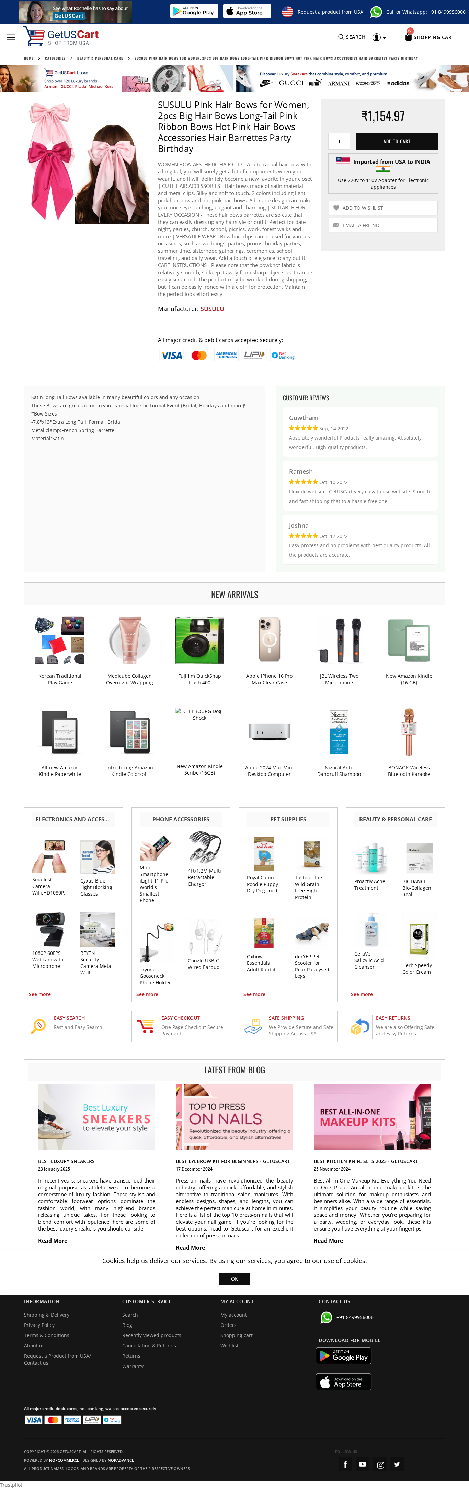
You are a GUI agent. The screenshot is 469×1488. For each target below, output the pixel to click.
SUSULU (212, 308)
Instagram (380, 1464)
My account (233, 1314)
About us (34, 1345)
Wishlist (229, 1345)
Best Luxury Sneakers (66, 1161)
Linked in (397, 1464)
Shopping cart (236, 1335)
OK (234, 1278)
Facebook (345, 1464)
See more (40, 994)
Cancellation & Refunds (149, 1345)
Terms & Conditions (46, 1335)
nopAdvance (121, 1460)
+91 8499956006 (447, 12)
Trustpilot (11, 1484)
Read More (53, 1241)
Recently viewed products (151, 1335)
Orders (228, 1325)
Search (130, 1314)
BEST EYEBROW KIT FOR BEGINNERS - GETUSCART (233, 1161)
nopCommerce (64, 1460)
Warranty (133, 1366)
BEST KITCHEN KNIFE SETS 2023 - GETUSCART (366, 1161)
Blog (127, 1325)
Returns (131, 1356)
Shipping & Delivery (46, 1314)
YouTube (362, 1464)
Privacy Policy (39, 1325)
